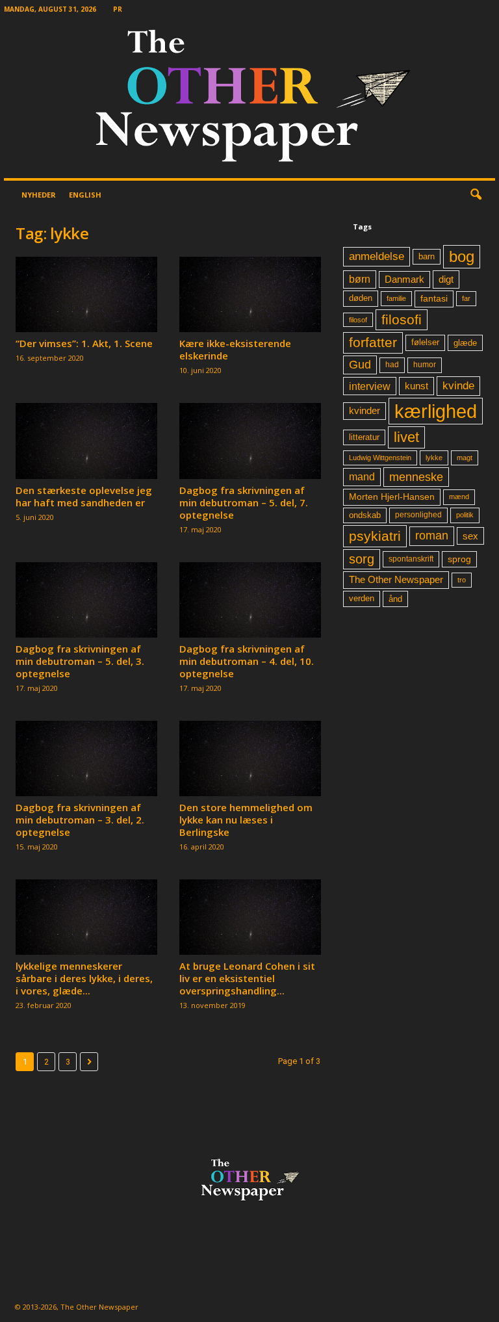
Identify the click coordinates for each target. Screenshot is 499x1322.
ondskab (365, 515)
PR (117, 9)
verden (361, 598)
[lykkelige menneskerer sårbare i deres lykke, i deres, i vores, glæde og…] (86, 917)
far (466, 298)
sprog (459, 559)
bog (461, 256)
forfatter (373, 342)
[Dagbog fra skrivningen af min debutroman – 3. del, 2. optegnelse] (86, 758)
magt (464, 457)
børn (359, 279)
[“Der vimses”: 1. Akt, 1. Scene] (86, 294)
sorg (361, 559)
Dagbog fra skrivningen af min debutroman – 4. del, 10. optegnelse (246, 661)
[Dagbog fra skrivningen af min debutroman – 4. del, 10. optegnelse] (250, 600)
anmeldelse (376, 256)
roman (431, 535)
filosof (358, 320)
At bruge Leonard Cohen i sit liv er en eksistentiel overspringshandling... (247, 978)
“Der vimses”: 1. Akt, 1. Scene (84, 343)
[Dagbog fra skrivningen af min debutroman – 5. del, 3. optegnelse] (86, 600)
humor (424, 364)
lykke (434, 457)
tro (461, 580)
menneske (416, 477)
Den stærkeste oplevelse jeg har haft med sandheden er (84, 496)
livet (406, 437)
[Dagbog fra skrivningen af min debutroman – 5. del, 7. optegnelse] (250, 440)
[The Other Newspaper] (249, 98)
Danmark (404, 279)
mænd (459, 496)
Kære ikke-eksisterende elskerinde (235, 349)
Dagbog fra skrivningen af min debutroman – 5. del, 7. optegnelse (243, 502)
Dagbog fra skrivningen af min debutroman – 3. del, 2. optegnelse (80, 819)
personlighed (418, 515)
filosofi (401, 319)
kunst (416, 385)
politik (465, 515)
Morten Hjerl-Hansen (392, 497)
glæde (465, 343)
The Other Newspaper (396, 580)
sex (470, 535)
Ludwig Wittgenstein (380, 457)
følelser (425, 342)
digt (446, 279)
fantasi (434, 298)
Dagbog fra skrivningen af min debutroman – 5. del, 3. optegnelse (80, 661)
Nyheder (38, 195)
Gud (360, 364)
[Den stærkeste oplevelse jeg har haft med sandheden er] (86, 440)
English (85, 195)
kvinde (458, 385)
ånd (395, 599)
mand (362, 476)
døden (360, 298)
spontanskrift (411, 559)
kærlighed (435, 411)
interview (369, 386)
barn (426, 256)
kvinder (364, 411)
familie (396, 298)
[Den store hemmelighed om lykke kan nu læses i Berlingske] (250, 758)
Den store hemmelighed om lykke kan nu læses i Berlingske (246, 819)
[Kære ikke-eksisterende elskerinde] (250, 294)
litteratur (364, 437)
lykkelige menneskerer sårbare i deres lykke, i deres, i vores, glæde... (84, 978)
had (392, 364)
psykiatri (375, 535)
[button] (475, 195)
